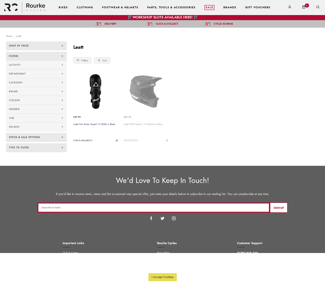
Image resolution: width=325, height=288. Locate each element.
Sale (209, 7)
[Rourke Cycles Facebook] (151, 218)
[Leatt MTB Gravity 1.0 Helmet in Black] (146, 91)
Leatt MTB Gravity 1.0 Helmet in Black (143, 124)
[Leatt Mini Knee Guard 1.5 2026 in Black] (95, 91)
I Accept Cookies (163, 277)
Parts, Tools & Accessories (171, 7)
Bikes (63, 7)
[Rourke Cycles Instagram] (174, 218)
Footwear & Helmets (120, 7)
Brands (229, 7)
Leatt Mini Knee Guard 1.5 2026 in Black (94, 124)
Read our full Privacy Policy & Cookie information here (162, 268)
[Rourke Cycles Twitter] (162, 218)
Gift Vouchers (257, 7)
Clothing (85, 7)
